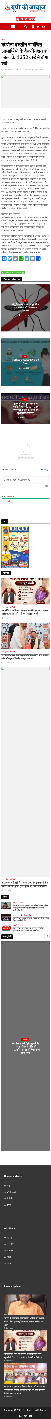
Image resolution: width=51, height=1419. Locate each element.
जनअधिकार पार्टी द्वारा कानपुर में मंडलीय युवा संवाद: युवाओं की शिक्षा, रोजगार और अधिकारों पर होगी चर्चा (24, 612)
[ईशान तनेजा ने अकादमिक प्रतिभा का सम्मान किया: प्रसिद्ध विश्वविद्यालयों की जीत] (6, 917)
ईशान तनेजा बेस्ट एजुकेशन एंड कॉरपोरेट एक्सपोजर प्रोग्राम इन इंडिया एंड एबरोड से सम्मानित (28, 929)
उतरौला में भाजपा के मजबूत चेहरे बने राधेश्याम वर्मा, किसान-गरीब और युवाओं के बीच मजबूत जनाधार (25, 657)
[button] (13, 26)
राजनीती (12, 607)
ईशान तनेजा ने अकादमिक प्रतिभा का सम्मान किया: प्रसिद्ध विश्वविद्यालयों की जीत (31, 919)
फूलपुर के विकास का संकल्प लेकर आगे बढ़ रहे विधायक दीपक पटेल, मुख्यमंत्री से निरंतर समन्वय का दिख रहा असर (24, 1321)
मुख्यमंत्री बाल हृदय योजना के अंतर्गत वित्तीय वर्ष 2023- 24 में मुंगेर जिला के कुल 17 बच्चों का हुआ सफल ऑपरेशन (26, 408)
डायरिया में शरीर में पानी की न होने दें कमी (25, 362)
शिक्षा (21, 903)
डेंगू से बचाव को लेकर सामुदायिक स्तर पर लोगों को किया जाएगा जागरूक (25, 307)
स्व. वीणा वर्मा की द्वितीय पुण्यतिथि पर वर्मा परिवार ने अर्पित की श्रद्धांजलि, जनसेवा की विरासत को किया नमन (25, 1048)
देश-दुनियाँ (16, 903)
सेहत (3, 40)
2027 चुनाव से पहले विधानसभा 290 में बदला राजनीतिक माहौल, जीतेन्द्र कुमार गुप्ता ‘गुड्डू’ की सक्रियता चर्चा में (24, 884)
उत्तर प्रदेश (4, 607)
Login (46, 469)
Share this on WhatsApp (15, 273)
